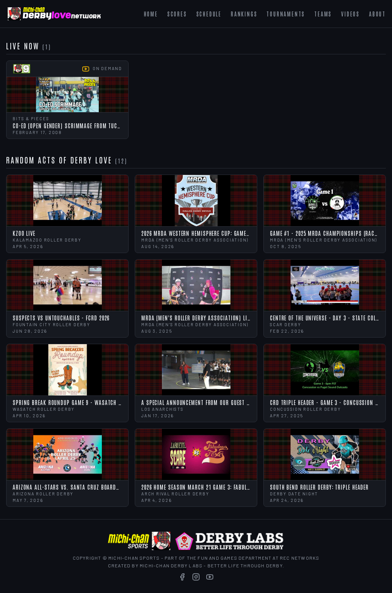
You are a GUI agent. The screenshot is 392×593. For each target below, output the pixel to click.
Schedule (209, 13)
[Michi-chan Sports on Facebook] (182, 577)
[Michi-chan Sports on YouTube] (210, 577)
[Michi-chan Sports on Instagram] (196, 577)
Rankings (244, 13)
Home (151, 13)
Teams (323, 13)
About (377, 13)
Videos (350, 13)
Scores (177, 13)
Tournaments (285, 13)
